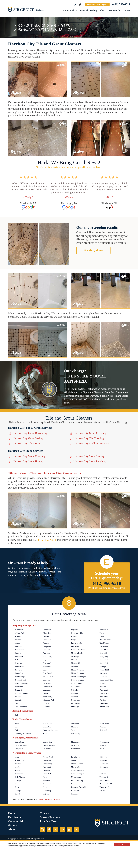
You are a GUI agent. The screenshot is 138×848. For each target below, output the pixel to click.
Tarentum (103, 676)
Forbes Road (48, 757)
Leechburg (47, 790)
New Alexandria (77, 770)
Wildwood (104, 703)
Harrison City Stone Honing (28, 461)
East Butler (47, 723)
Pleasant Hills (105, 630)
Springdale (104, 666)
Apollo (17, 767)
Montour (74, 666)
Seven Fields (105, 723)
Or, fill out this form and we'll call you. (107, 587)
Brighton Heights (21, 693)
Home (11, 813)
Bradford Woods (21, 683)
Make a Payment (50, 817)
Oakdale (74, 690)
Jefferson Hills (77, 633)
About (103, 10)
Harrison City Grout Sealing (28, 438)
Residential (68, 10)
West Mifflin (105, 693)
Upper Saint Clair (106, 680)
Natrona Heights (77, 680)
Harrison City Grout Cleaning (90, 433)
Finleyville (19, 749)
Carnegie (18, 700)
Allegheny (19, 630)
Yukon (102, 790)
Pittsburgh (75, 707)
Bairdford (18, 646)
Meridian (74, 727)
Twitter (55, 829)
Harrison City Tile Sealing (27, 443)
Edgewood (47, 660)
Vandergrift (104, 777)
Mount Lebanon (77, 673)
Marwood (75, 723)
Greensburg (47, 764)
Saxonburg (75, 733)
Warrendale (104, 690)
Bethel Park (19, 666)
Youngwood (104, 787)
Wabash (103, 686)
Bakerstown (19, 650)
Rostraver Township (79, 787)
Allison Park (19, 633)
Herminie (46, 770)
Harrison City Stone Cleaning (29, 456)
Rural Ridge (104, 643)
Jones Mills (47, 784)
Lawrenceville (76, 643)
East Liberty (48, 656)
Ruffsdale (75, 790)
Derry (17, 787)
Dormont (46, 653)
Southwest (104, 764)
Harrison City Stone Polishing (90, 461)
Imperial (46, 703)
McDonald (75, 742)
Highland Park (48, 700)
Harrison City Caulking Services (91, 443)
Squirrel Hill (104, 670)
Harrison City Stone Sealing (89, 456)
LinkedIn (69, 829)
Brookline (18, 697)
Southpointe (104, 742)
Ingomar (74, 630)
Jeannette (46, 780)
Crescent (46, 650)
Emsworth (47, 666)
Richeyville (75, 749)
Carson (17, 703)
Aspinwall (19, 640)
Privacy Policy (73, 843)
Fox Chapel (47, 673)
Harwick (46, 693)
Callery (17, 730)
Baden (17, 715)
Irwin (45, 777)
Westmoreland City (107, 784)
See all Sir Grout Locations (49, 799)
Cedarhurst (47, 630)
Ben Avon (18, 663)
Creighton (47, 646)
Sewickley (104, 650)
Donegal (18, 790)
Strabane (103, 745)
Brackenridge (20, 676)
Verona (102, 683)
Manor (73, 760)
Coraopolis (47, 640)
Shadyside (103, 653)
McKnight (75, 656)
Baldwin (18, 653)
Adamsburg (19, 760)
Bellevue (18, 660)
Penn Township (77, 780)
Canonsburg (19, 742)
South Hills (104, 660)
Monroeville (76, 663)
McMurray (75, 745)
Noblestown (76, 686)
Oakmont (74, 697)
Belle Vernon (20, 777)
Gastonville (47, 742)
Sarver (73, 730)
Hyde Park (47, 774)
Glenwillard (47, 686)
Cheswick (47, 633)
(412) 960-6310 (121, 4)
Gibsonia (46, 680)
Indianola (46, 707)
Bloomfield (19, 673)
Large (73, 640)
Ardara (17, 770)
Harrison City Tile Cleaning (89, 438)
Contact (126, 10)
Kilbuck (74, 636)
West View (104, 697)
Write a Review (75, 4)
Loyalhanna (75, 757)
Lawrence (47, 749)
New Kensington (77, 774)
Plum (102, 633)
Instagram (42, 829)
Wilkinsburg (104, 707)
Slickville (103, 757)
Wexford (103, 700)
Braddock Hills (20, 680)
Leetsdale (75, 646)
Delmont (18, 784)
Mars (45, 733)
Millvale (74, 660)
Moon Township (77, 670)
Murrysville (75, 767)
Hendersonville (49, 745)
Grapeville (47, 760)
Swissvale (103, 673)
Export (17, 794)
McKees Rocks (77, 653)
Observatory (76, 700)
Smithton (103, 760)
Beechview (19, 656)
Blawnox (18, 670)
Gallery (93, 10)
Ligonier (46, 794)
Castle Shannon (21, 707)
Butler (17, 723)
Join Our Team (48, 821)
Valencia (103, 727)
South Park (104, 663)
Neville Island (76, 683)
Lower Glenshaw (78, 650)
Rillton (74, 784)
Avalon (17, 643)
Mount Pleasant (77, 764)
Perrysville (75, 703)
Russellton (104, 646)
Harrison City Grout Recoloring (30, 433)
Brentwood (19, 686)
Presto (102, 636)
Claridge (18, 780)
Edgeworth (47, 663)
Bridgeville (19, 690)
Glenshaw (47, 683)
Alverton (18, 764)
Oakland (74, 693)
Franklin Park (48, 676)
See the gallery (93, 250)
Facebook (49, 829)
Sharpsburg (104, 656)
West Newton (105, 780)
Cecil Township (21, 745)
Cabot (17, 727)
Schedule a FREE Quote (97, 4)
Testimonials (114, 10)
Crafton (46, 643)
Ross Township (105, 640)
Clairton (46, 636)
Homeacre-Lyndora (50, 730)
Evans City (47, 727)
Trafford (103, 774)
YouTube (62, 829)
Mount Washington (78, 676)
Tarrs (102, 770)
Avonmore (19, 774)
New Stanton (76, 777)
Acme (17, 757)
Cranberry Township (23, 733)
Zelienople (104, 730)
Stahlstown (104, 767)
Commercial (82, 10)
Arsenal (18, 636)
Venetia (102, 749)
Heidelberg (47, 697)
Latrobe (46, 787)
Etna (44, 670)
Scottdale (74, 794)
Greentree (47, 690)
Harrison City (48, 767)
